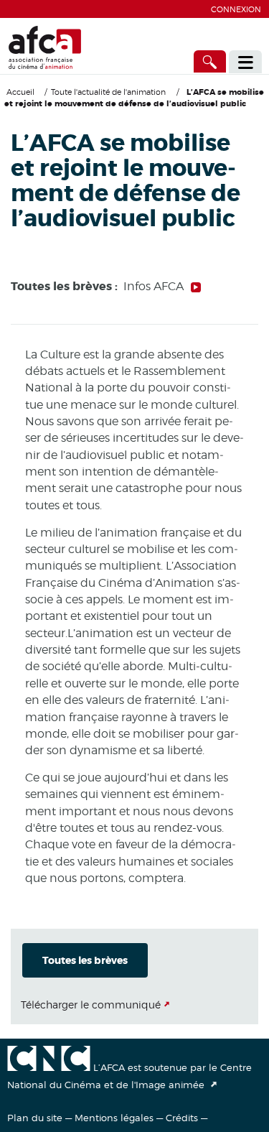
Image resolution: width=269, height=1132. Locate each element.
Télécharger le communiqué (91, 1004)
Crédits (182, 1117)
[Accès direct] (210, 61)
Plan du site (34, 1117)
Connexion (236, 9)
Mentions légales (114, 1117)
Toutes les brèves (85, 960)
